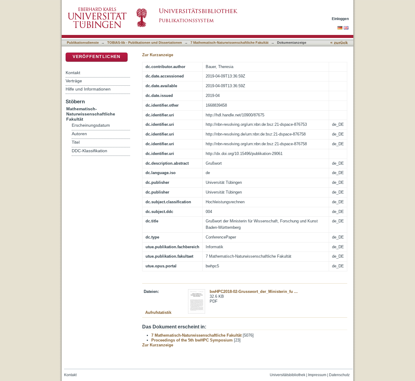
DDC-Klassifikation (89, 151)
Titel (76, 142)
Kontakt (73, 72)
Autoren (79, 134)
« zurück (339, 42)
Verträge (74, 80)
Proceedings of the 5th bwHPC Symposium (192, 340)
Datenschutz (339, 375)
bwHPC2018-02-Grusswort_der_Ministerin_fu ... (254, 291)
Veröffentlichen (96, 56)
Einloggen (340, 19)
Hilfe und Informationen (88, 89)
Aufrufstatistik (158, 312)
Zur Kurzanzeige (157, 55)
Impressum (317, 375)
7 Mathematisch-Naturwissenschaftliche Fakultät (229, 42)
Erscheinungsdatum (91, 125)
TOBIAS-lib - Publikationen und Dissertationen (144, 42)
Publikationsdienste (83, 42)
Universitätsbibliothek (287, 375)
